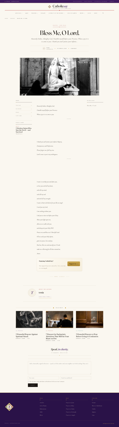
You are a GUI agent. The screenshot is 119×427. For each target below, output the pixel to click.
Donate (112, 1)
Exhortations (43, 409)
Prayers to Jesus (70, 402)
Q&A (41, 412)
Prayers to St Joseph (71, 412)
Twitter (18, 105)
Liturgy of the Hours (56, 13)
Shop (95, 13)
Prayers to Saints (70, 409)
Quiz (26, 13)
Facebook (18, 108)
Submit (33, 385)
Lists (89, 13)
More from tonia (44, 296)
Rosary (43, 13)
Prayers (34, 13)
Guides (94, 409)
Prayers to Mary (70, 405)
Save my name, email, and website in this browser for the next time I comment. (47, 381)
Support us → (73, 264)
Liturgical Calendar (100, 1)
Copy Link (19, 115)
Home (6, 18)
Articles (18, 13)
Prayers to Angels (70, 415)
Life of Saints (72, 13)
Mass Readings (77, 1)
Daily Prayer (88, 1)
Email (17, 112)
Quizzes (94, 412)
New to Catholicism (97, 405)
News (81, 13)
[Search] (103, 13)
